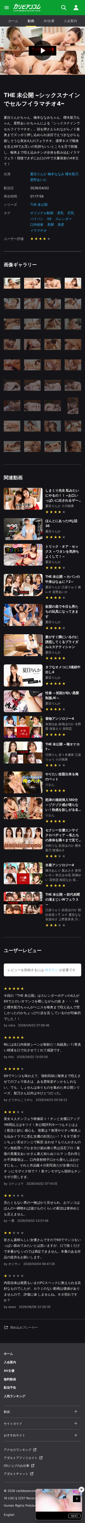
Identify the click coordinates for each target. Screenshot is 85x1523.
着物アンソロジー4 (59, 718)
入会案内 (70, 21)
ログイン (51, 970)
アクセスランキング (17, 1450)
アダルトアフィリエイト (21, 1458)
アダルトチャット (16, 1474)
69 (49, 219)
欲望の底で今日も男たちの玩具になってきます (61, 611)
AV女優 (49, 21)
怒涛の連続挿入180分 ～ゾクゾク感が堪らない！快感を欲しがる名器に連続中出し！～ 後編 (62, 810)
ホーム (13, 21)
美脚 (50, 224)
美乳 (60, 213)
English (9, 1515)
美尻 (61, 224)
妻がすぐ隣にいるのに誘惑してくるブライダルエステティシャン (61, 642)
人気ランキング (14, 1396)
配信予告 (10, 1387)
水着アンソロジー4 (59, 865)
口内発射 (36, 224)
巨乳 (71, 213)
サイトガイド (13, 1423)
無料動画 (10, 1379)
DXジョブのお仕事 (16, 1465)
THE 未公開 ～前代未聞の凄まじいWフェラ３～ (62, 899)
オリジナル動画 (41, 213)
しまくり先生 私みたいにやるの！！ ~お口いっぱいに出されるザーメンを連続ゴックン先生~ (62, 500)
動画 (31, 21)
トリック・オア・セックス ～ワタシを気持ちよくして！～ (62, 551)
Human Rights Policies (20, 1505)
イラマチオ (38, 230)
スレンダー (63, 219)
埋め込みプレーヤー (24, 1327)
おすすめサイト (14, 1435)
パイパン (36, 219)
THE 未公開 (38, 204)
